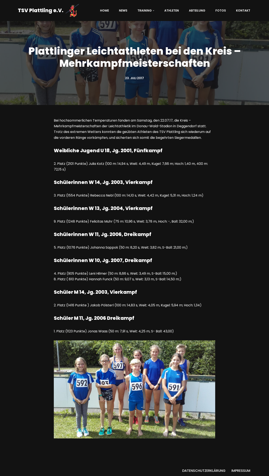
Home (104, 10)
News (123, 10)
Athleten (171, 10)
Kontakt (243, 10)
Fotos (220, 10)
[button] (153, 10)
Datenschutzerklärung (203, 470)
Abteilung (197, 10)
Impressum (240, 470)
